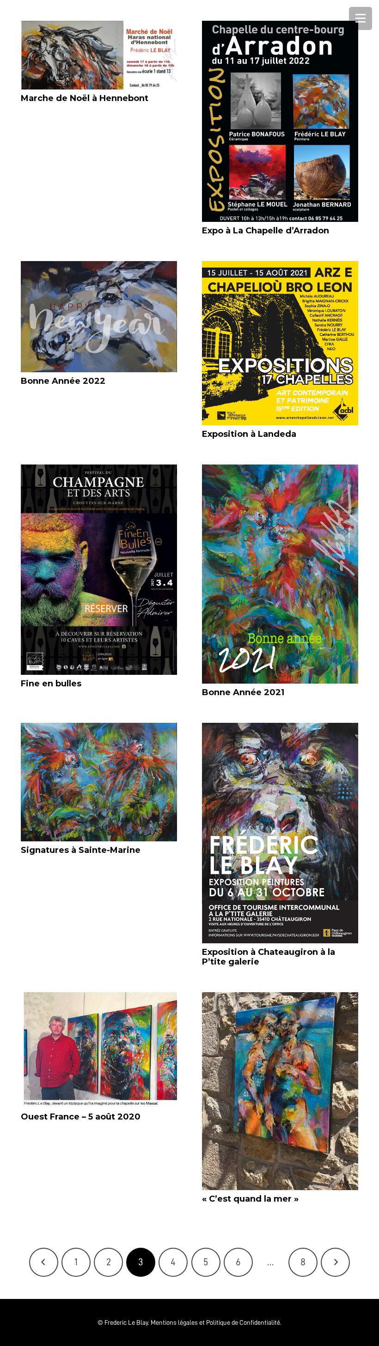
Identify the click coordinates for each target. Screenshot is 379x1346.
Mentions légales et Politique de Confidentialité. (216, 1322)
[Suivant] (335, 1262)
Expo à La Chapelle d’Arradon (265, 231)
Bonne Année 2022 (63, 381)
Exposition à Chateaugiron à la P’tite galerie (268, 957)
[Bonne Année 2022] (99, 316)
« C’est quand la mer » (250, 1199)
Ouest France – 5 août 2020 (81, 1117)
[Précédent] (43, 1262)
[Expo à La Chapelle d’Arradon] (280, 121)
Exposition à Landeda (249, 434)
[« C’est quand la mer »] (280, 1091)
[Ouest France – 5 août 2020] (99, 1050)
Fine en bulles (51, 684)
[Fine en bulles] (99, 570)
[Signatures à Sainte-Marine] (99, 782)
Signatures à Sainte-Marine (81, 850)
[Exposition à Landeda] (280, 343)
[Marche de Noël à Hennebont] (99, 55)
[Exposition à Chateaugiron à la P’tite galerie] (280, 833)
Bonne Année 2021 (243, 692)
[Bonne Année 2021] (280, 574)
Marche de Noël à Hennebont (84, 98)
